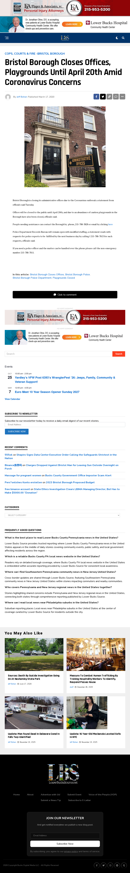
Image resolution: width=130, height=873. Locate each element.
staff (72, 687)
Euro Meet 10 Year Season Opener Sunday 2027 (47, 392)
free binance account (17, 489)
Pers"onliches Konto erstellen (23, 482)
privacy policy (71, 851)
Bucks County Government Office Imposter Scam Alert (78, 475)
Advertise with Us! (50, 794)
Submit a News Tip (51, 800)
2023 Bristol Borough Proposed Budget (70, 482)
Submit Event (74, 794)
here (110, 224)
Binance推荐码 (13, 465)
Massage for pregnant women (23, 475)
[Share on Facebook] (96, 96)
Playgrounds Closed (64, 278)
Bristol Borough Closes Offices (47, 274)
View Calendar (12, 399)
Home (16, 794)
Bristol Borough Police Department (32, 278)
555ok (9, 455)
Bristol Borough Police (77, 274)
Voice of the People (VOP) (103, 794)
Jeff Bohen (22, 96)
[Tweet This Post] (103, 96)
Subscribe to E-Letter (79, 800)
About (30, 794)
